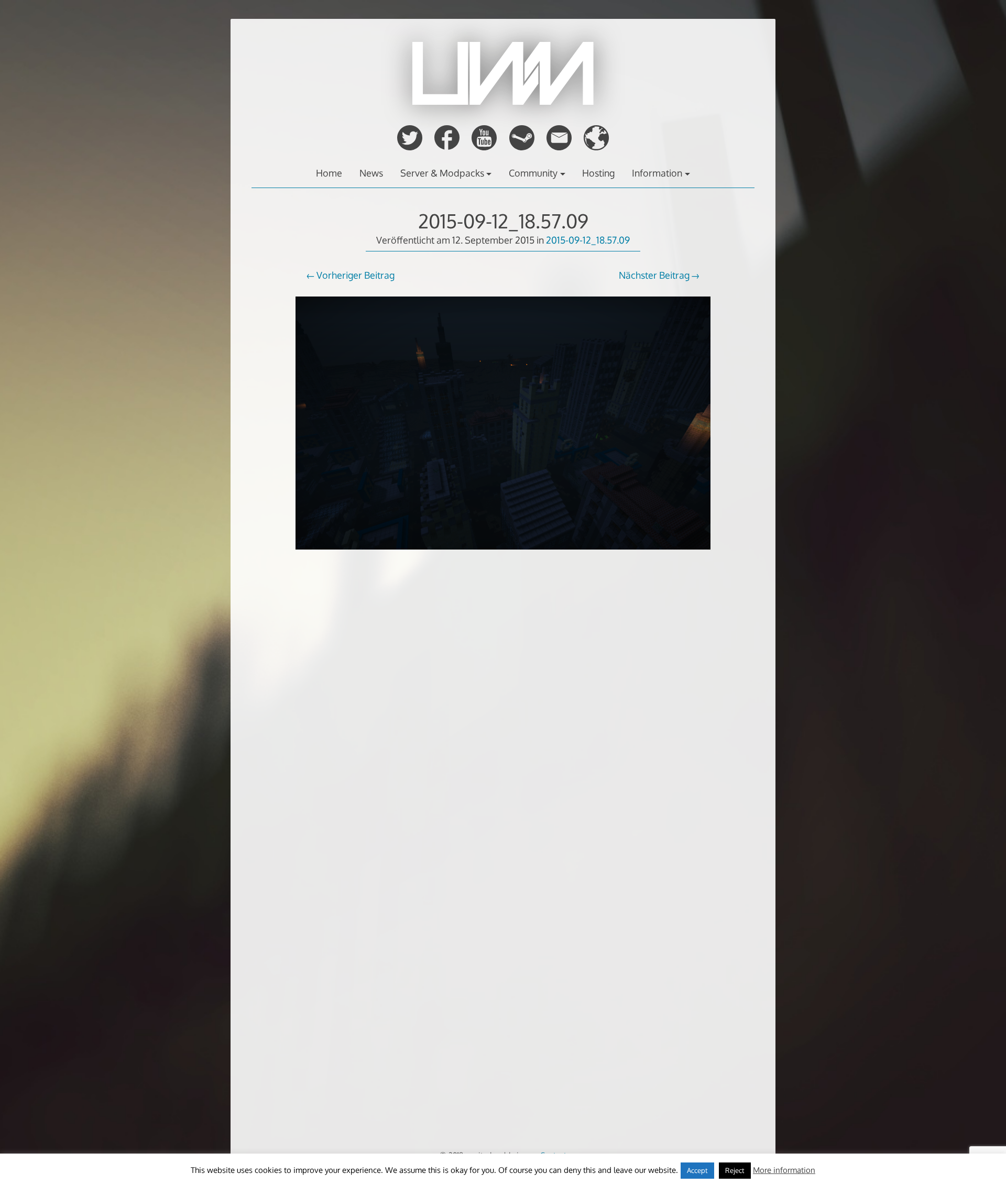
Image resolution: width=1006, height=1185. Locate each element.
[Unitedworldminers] (503, 101)
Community (533, 173)
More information (784, 1170)
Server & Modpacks (442, 173)
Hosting (598, 173)
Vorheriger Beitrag (355, 275)
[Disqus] (503, 736)
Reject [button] (735, 1170)
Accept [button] (697, 1170)
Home (329, 173)
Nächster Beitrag (654, 275)
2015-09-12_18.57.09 (503, 221)
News (371, 173)
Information (657, 173)
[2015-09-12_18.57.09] (503, 556)
